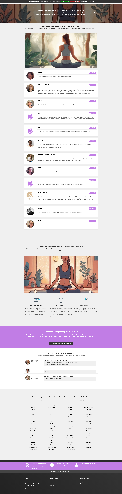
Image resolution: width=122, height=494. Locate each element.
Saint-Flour (70, 444)
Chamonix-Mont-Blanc (33, 447)
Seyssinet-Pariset (88, 414)
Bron (33, 435)
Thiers (88, 419)
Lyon (52, 440)
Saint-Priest (88, 409)
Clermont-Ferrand (33, 449)
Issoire (51, 428)
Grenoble (52, 423)
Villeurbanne (88, 442)
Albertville (33, 407)
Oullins (70, 414)
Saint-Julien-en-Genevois (88, 405)
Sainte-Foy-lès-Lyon (70, 437)
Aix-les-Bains (33, 405)
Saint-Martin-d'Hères (88, 407)
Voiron (88, 444)
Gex (52, 419)
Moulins (70, 409)
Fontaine (52, 416)
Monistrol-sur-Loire (52, 447)
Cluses (33, 451)
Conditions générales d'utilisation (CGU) (32, 483)
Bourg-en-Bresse (33, 426)
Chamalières (33, 442)
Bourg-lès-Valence (33, 428)
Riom (70, 428)
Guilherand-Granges (52, 426)
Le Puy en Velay (52, 433)
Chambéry (33, 444)
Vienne (88, 435)
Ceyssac (33, 440)
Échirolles (52, 412)
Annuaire (26, 482)
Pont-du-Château (70, 421)
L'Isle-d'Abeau (52, 437)
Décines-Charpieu (51, 407)
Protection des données (29, 485)
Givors (52, 421)
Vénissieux (88, 430)
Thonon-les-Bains (88, 421)
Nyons (70, 412)
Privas (70, 423)
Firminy (51, 414)
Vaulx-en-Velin (89, 428)
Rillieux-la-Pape (70, 426)
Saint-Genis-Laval (70, 447)
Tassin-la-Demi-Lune (88, 416)
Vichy (89, 433)
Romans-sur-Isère (70, 433)
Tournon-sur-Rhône (89, 423)
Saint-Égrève (70, 440)
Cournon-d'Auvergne (52, 405)
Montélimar (70, 405)
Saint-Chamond (70, 435)
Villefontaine (88, 437)
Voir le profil (92, 72)
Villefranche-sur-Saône (88, 440)
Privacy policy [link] (91, 1)
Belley (33, 421)
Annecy (33, 409)
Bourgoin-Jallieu (33, 430)
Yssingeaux (88, 447)
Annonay (33, 414)
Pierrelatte (70, 419)
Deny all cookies (75, 1)
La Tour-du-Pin (52, 430)
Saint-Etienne (70, 442)
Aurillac (33, 419)
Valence (88, 426)
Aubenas (33, 416)
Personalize (84, 1)
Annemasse (33, 412)
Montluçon (70, 407)
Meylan (51, 444)
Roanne (70, 430)
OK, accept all (65, 1)
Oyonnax (70, 416)
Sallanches (88, 412)
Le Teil (52, 435)
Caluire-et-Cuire (33, 437)
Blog (26, 488)
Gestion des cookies (29, 486)
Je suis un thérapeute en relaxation (61, 343)
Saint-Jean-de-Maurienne (70, 449)
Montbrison (51, 449)
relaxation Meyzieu (53, 486)
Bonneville (33, 423)
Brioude (33, 433)
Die (51, 409)
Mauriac (51, 442)
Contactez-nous (28, 490)
